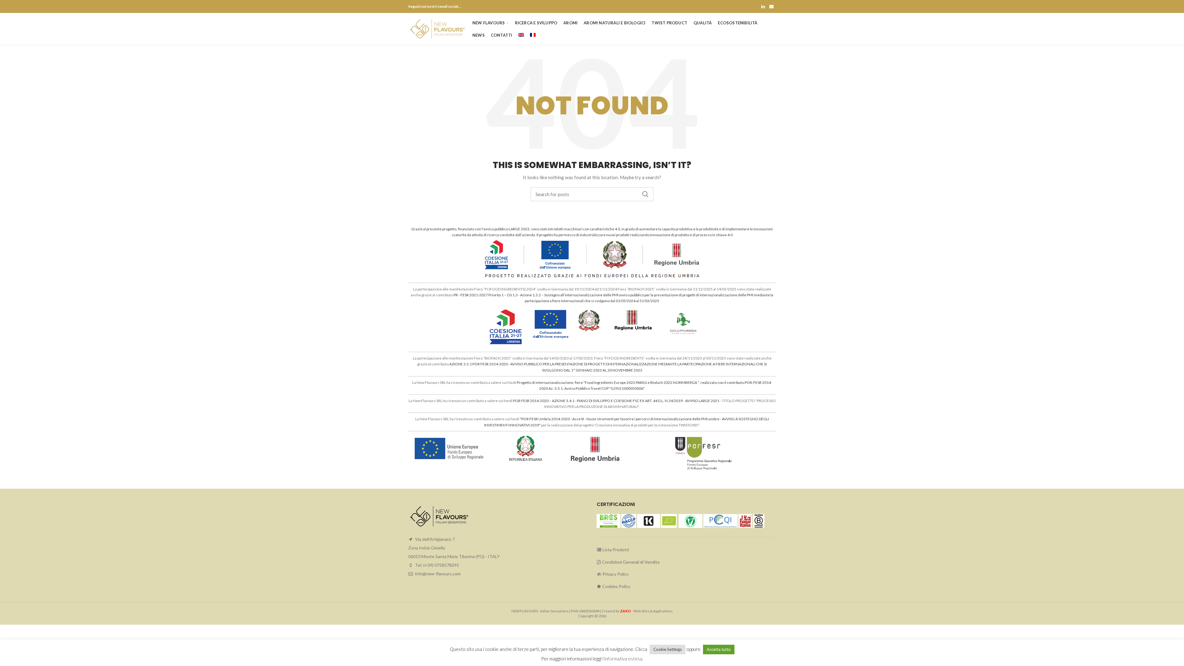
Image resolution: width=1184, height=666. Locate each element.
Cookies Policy (615, 586)
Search (645, 194)
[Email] (771, 6)
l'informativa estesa (622, 658)
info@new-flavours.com (438, 573)
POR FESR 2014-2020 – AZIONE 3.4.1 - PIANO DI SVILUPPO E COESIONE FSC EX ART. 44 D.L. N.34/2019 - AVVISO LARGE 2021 (616, 400)
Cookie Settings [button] (667, 649)
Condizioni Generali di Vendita (630, 562)
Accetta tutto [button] (719, 649)
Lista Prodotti (615, 549)
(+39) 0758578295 (441, 565)
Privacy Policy (615, 574)
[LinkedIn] (763, 6)
